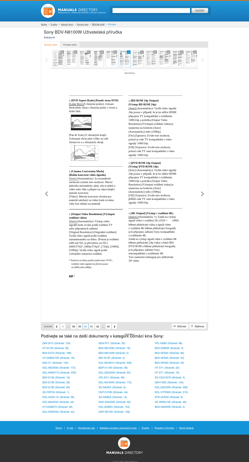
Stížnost (181, 326)
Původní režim (70, 44)
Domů (59, 428)
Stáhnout (199, 326)
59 (79, 326)
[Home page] (48, 11)
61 (91, 326)
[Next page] (202, 194)
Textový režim (50, 44)
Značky (146, 428)
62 (97, 326)
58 (73, 326)
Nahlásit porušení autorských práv (118, 428)
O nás (70, 428)
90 (108, 326)
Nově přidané (186, 428)
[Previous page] (46, 194)
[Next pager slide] (202, 60)
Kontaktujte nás (86, 428)
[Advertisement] (124, 78)
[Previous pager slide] (46, 60)
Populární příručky (164, 428)
